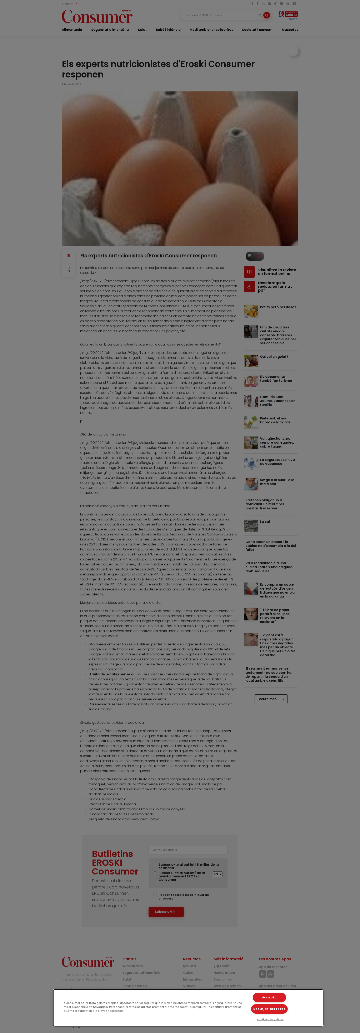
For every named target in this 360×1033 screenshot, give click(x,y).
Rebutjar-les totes (269, 1009)
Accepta (269, 997)
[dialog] (188, 1007)
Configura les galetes (270, 1019)
